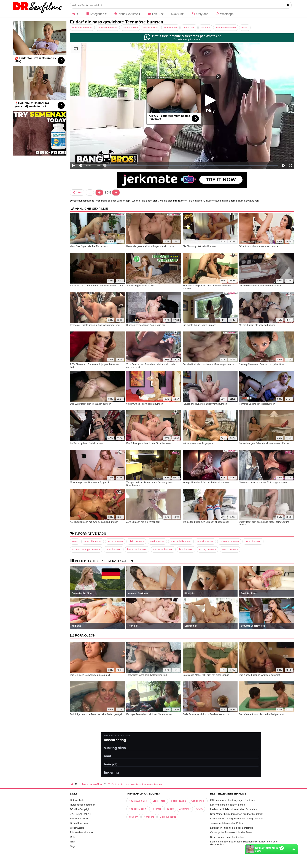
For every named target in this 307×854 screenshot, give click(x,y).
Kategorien (96, 14)
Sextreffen (177, 13)
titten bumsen (113, 549)
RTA (72, 841)
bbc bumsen (186, 549)
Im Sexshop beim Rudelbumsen (86, 443)
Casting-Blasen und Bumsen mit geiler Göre (261, 364)
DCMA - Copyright (80, 809)
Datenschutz (77, 800)
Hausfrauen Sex (138, 800)
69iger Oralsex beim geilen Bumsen (144, 403)
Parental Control (79, 818)
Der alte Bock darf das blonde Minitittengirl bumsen (209, 364)
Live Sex (157, 14)
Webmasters (77, 827)
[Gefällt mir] (99, 192)
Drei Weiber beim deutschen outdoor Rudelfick (236, 813)
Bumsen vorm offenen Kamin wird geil (145, 325)
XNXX (199, 808)
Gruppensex (198, 800)
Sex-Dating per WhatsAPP (140, 285)
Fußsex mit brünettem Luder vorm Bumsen (205, 403)
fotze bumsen (115, 541)
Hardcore (149, 816)
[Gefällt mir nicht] (116, 192)
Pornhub (156, 808)
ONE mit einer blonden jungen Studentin (232, 800)
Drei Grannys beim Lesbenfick (227, 837)
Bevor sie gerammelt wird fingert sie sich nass (150, 246)
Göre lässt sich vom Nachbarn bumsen (259, 246)
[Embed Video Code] (90, 192)
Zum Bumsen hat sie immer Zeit (143, 522)
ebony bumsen (207, 549)
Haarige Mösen (137, 808)
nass (75, 541)
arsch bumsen (230, 549)
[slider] (191, 165)
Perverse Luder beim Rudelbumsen (257, 403)
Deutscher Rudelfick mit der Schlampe (231, 827)
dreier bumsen (253, 541)
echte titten (189, 27)
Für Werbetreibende (81, 832)
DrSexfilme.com (79, 823)
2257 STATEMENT (80, 813)
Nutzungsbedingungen (82, 804)
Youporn (133, 816)
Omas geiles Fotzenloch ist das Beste (231, 832)
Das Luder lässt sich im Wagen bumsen (90, 403)
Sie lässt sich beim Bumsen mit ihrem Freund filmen (97, 285)
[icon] (75, 14)
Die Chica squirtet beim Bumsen (199, 246)
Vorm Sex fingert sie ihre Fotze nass (89, 246)
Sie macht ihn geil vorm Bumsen (199, 325)
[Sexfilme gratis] (38, 13)
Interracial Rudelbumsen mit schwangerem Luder (95, 325)
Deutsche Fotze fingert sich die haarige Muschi (236, 818)
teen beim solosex (226, 27)
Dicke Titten (159, 800)
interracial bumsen (181, 541)
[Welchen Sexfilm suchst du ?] (288, 5)
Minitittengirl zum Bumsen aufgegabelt (89, 482)
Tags (72, 846)
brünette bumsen (229, 541)
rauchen (205, 27)
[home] (72, 784)
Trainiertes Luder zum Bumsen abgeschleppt (206, 522)
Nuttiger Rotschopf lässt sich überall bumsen (206, 482)
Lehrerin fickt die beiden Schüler (228, 804)
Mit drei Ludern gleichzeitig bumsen (257, 325)
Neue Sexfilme (128, 14)
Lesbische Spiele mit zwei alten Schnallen (233, 809)
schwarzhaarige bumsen (86, 549)
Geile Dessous (168, 816)
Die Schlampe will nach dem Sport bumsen (148, 443)
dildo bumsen (136, 541)
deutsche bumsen (163, 549)
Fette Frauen (178, 800)
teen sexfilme (130, 27)
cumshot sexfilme (107, 27)
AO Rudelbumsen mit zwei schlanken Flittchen (94, 522)
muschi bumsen (92, 541)
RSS (72, 837)
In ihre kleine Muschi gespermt (198, 443)
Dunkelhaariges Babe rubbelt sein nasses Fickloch (265, 443)
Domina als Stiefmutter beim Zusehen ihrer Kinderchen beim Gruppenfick (244, 843)
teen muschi (170, 27)
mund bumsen (205, 541)
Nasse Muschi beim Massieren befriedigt (260, 285)
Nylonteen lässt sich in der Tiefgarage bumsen (263, 482)
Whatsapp (226, 14)
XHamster (184, 808)
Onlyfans (201, 14)
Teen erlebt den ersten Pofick (226, 823)
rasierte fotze (150, 27)
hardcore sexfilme (82, 27)
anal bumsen (157, 541)
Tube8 (170, 808)
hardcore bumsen (137, 549)
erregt (244, 27)
